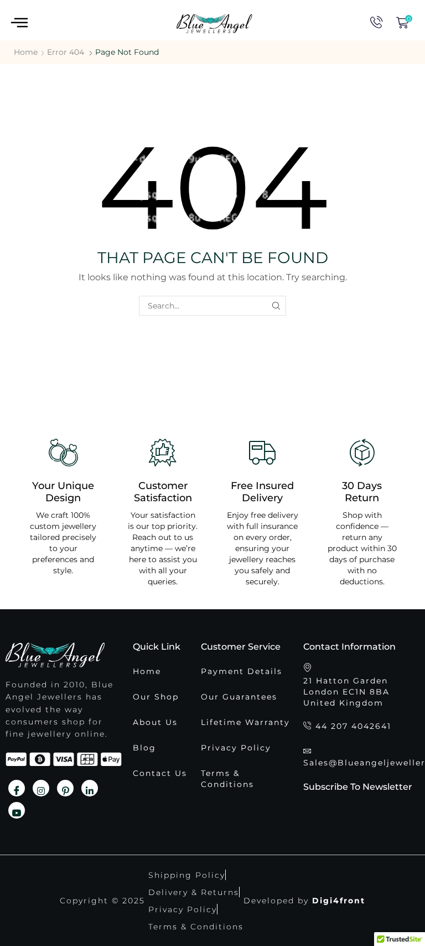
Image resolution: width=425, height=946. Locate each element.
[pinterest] (65, 788)
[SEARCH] (276, 306)
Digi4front (338, 901)
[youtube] (16, 810)
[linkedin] (89, 788)
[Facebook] (16, 788)
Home (26, 52)
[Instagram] (41, 788)
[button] (19, 23)
